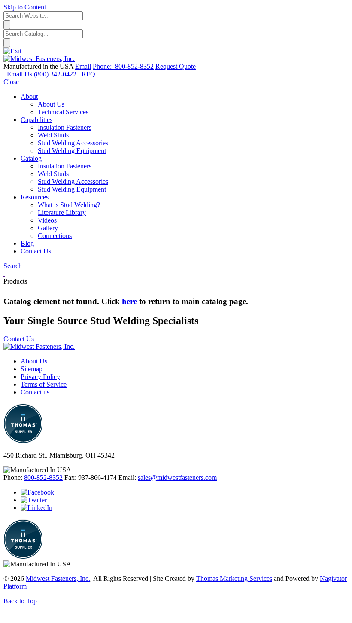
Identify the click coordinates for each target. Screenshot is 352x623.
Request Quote (175, 66)
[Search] (79, 74)
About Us (34, 361)
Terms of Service (44, 384)
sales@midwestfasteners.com (177, 477)
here (129, 301)
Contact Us (18, 338)
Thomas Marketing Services (234, 578)
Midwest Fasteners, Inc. (58, 578)
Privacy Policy (40, 376)
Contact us (35, 392)
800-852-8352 (43, 477)
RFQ (88, 74)
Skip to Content (24, 7)
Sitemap (31, 369)
